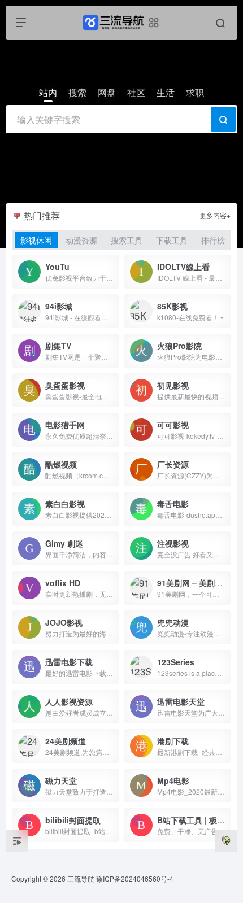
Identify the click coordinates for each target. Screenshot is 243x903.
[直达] (112, 271)
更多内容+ (215, 215)
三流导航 (80, 878)
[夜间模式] (226, 841)
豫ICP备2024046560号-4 (134, 878)
